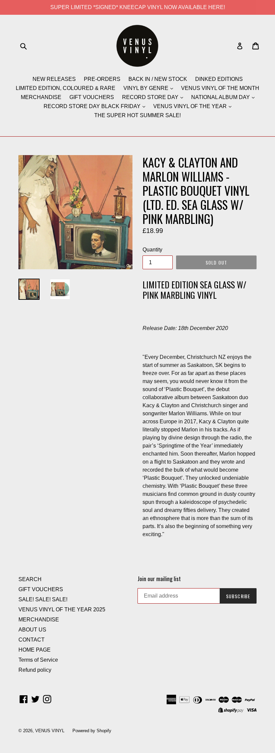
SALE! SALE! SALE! (42, 599)
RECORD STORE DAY (151, 97)
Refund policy (34, 670)
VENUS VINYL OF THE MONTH (220, 88)
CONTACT (31, 640)
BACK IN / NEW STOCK (157, 79)
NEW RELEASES (54, 79)
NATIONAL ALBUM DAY (221, 97)
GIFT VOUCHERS (91, 97)
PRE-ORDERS (102, 79)
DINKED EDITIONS (219, 79)
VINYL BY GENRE (146, 88)
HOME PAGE (34, 650)
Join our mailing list (159, 578)
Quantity (152, 249)
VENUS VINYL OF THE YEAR (190, 106)
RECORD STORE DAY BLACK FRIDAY (93, 106)
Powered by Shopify (91, 730)
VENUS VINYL (49, 730)
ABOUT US (32, 629)
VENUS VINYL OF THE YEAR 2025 (61, 609)
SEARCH (30, 579)
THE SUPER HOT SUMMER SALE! (137, 115)
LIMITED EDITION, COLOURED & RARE (65, 88)
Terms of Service (38, 660)
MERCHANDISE (41, 97)
